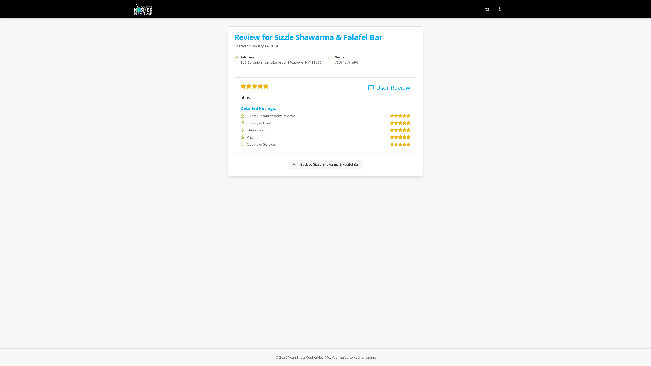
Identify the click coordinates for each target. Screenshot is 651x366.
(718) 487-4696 (346, 62)
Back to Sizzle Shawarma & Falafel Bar (329, 164)
